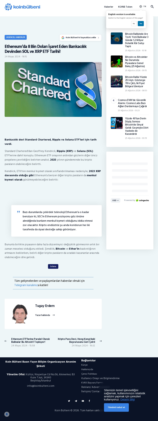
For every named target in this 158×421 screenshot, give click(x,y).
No (134, 23)
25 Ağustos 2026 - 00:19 (136, 138)
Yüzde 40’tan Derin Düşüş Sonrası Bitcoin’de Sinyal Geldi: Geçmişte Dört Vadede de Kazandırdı (136, 126)
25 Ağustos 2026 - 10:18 (135, 50)
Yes (140, 23)
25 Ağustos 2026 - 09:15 (136, 70)
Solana (53, 266)
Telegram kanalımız (26, 285)
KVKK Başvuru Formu (92, 383)
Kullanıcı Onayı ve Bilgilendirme (100, 378)
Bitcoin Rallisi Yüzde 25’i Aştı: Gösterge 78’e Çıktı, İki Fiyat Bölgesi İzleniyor (136, 82)
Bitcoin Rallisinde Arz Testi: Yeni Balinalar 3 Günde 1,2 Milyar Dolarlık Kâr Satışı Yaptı (136, 40)
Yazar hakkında (42, 315)
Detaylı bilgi (127, 399)
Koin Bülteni (62, 410)
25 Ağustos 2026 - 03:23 (129, 110)
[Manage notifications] (6, 414)
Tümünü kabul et (116, 407)
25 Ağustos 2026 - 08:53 (136, 90)
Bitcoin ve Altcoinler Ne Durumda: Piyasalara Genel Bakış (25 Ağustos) (136, 61)
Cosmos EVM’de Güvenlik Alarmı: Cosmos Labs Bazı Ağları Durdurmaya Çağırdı (132, 103)
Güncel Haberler (16, 37)
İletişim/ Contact (91, 391)
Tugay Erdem (44, 306)
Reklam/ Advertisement (95, 387)
